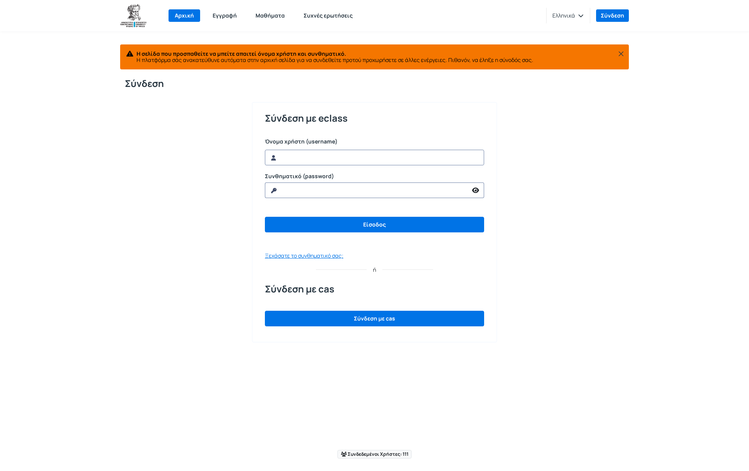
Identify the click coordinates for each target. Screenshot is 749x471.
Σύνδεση (612, 15)
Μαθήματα (270, 15)
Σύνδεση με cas (374, 318)
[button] (568, 15)
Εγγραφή (225, 15)
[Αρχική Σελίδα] (133, 15)
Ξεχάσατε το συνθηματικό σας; (304, 255)
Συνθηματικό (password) (299, 176)
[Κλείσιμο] (621, 53)
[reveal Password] (475, 190)
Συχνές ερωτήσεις (328, 15)
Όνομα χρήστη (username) (301, 141)
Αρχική (184, 15)
